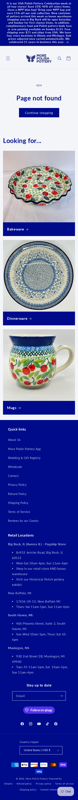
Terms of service (64, 783)
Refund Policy (17, 494)
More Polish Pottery (37, 778)
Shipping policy (28, 789)
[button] (8, 58)
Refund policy (24, 783)
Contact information (51, 789)
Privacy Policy (17, 484)
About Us (14, 439)
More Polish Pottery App (24, 449)
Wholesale (15, 467)
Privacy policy (43, 783)
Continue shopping (39, 113)
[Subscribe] (61, 696)
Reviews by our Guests (23, 520)
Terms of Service (19, 511)
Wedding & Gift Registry (24, 458)
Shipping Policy (18, 502)
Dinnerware (17, 318)
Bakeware (15, 229)
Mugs (12, 407)
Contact (13, 475)
